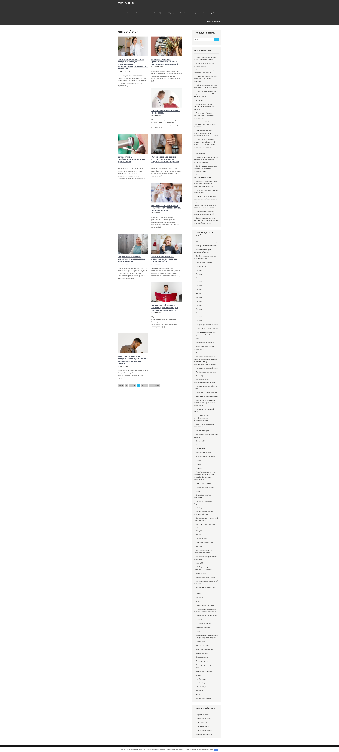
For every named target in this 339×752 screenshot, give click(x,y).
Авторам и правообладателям (206, 392)
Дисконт (199, 491)
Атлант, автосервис (202, 431)
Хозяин (198, 694)
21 (151, 385)
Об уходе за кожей (174, 13)
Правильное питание (143, 13)
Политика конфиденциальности (207, 616)
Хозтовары (199, 691)
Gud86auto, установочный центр (207, 328)
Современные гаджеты (192, 13)
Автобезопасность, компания (206, 372)
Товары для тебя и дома (204, 671)
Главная (130, 13)
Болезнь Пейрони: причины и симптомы (165, 111)
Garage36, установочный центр (207, 324)
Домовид (199, 508)
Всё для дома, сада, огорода (206, 456)
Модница (199, 594)
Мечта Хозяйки (201, 573)
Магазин (199, 546)
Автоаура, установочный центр (207, 368)
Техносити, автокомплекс (205, 649)
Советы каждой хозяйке (211, 13)
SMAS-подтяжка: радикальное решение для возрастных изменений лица (205, 168)
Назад (121, 385)
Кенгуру (198, 535)
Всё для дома (201, 445)
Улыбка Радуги (201, 679)
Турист (198, 675)
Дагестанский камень (203, 483)
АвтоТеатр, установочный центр (207, 396)
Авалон (198, 353)
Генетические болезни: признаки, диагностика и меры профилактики (204, 115)
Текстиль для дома (202, 645)
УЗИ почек (199, 100)
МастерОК (199, 563)
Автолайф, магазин (202, 376)
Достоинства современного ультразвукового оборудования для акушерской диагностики (206, 220)
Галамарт (199, 460)
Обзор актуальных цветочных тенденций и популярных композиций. (164, 61)
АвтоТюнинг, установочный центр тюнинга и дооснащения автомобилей (204, 402)
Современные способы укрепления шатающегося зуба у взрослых (131, 259)
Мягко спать (200, 598)
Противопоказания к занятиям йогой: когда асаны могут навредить (205, 78)
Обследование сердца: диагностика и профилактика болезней (204, 106)
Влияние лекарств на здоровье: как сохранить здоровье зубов (164, 259)
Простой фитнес (159, 13)
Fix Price (199, 270)
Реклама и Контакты (203, 627)
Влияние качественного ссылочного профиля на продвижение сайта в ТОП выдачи (206, 133)
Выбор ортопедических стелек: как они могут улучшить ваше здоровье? (165, 159)
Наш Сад (199, 601)
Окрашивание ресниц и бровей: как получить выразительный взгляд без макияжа (206, 159)
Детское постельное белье (205, 487)
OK (216, 749)
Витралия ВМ (200, 441)
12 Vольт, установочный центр (206, 242)
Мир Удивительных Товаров (205, 577)
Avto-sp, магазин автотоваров (206, 246)
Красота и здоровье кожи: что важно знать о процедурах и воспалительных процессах (205, 183)
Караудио (199, 531)
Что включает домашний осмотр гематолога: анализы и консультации (166, 207)
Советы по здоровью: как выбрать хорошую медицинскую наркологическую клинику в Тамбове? (133, 64)
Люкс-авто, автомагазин (204, 542)
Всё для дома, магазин (204, 452)
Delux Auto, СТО (201, 266)
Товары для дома (202, 653)
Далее (157, 385)
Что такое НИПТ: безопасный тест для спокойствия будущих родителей (205, 124)
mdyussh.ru (126, 3)
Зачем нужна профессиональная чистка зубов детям (132, 159)
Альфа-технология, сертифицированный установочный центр (201, 418)
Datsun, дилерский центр (204, 262)
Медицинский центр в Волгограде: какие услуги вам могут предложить (164, 307)
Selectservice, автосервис (205, 343)
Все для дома (201, 449)
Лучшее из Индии (202, 538)
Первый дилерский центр (205, 605)
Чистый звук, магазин (203, 698)
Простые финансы (213, 21)
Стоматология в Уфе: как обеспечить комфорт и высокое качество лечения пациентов (205, 205)
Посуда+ (199, 619)
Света (198, 631)
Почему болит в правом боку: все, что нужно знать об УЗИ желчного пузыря (205, 94)
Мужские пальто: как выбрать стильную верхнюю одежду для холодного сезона (133, 360)
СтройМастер (200, 641)
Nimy (197, 339)
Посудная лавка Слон (203, 623)
